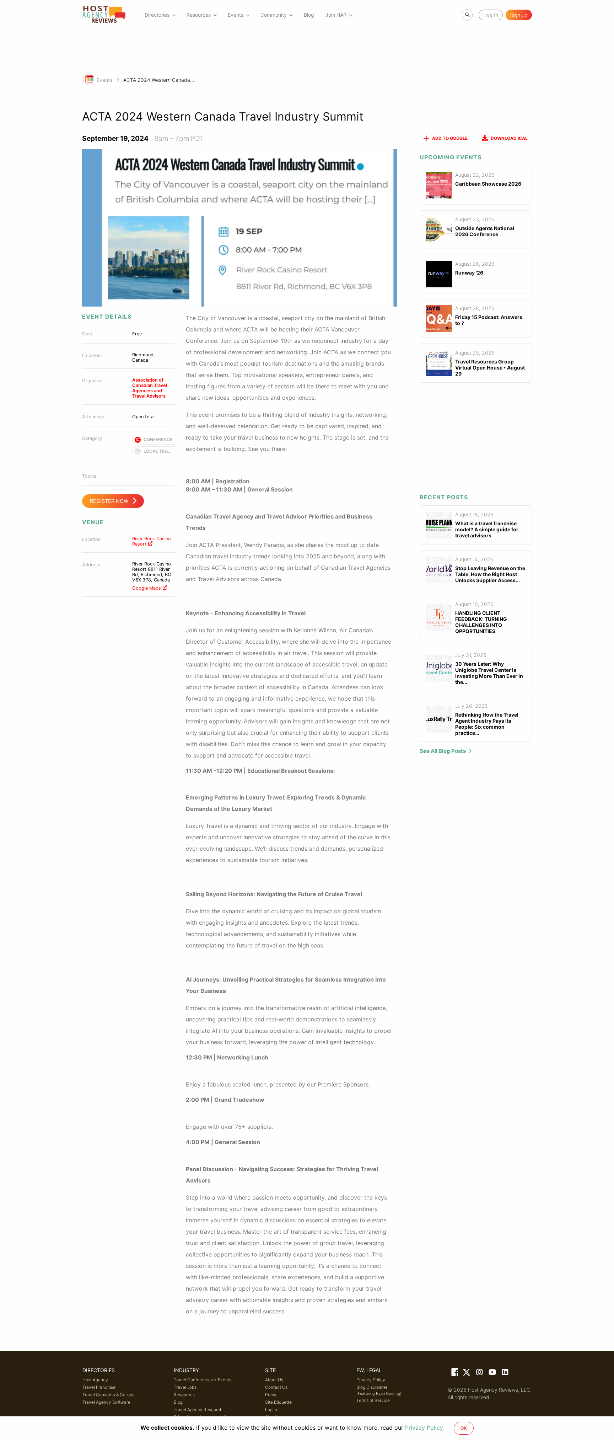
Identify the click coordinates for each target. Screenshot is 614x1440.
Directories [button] (157, 15)
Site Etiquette (278, 1402)
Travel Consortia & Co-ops (108, 1394)
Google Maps (146, 588)
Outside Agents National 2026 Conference (484, 231)
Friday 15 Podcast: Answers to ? (488, 320)
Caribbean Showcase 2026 (488, 184)
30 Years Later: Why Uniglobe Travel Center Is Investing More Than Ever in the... (489, 673)
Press (270, 1394)
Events (104, 80)
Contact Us (276, 1387)
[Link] (454, 1373)
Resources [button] (199, 15)
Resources (184, 1394)
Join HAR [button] (335, 15)
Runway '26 (469, 273)
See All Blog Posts (443, 751)
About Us (274, 1379)
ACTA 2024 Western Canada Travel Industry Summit (158, 80)
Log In (271, 1409)
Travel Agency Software (106, 1402)
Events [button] (235, 15)
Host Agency (95, 1379)
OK (463, 1428)
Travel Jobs (185, 1387)
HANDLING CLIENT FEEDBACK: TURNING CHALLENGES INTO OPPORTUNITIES (481, 622)
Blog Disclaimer (379, 1390)
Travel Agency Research (198, 1409)
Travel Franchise (98, 1387)
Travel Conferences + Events (202, 1379)
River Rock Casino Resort (151, 541)
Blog (309, 15)
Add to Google (450, 138)
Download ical (509, 138)
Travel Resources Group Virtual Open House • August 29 (490, 367)
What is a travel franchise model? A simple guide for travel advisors (486, 529)
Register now (109, 501)
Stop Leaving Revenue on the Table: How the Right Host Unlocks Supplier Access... (490, 574)
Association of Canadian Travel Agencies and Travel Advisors (149, 388)
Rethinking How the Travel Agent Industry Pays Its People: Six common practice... (486, 724)
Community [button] (273, 15)
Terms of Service (373, 1400)
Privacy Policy (370, 1379)
